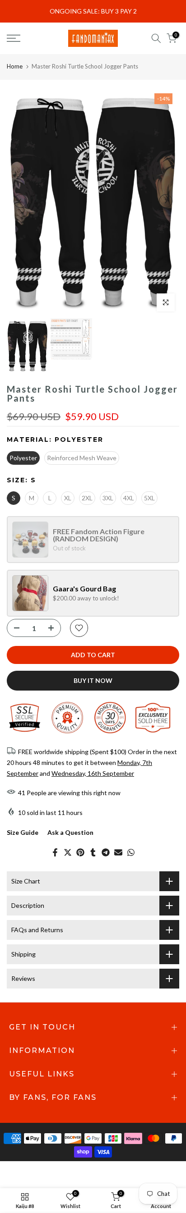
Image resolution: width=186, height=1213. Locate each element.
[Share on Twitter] (68, 852)
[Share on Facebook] (55, 852)
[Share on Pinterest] (80, 852)
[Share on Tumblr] (93, 852)
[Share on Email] (118, 852)
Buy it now (93, 680)
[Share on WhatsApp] (131, 852)
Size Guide (22, 832)
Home (15, 66)
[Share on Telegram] (106, 852)
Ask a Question (70, 832)
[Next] (165, 201)
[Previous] (20, 201)
